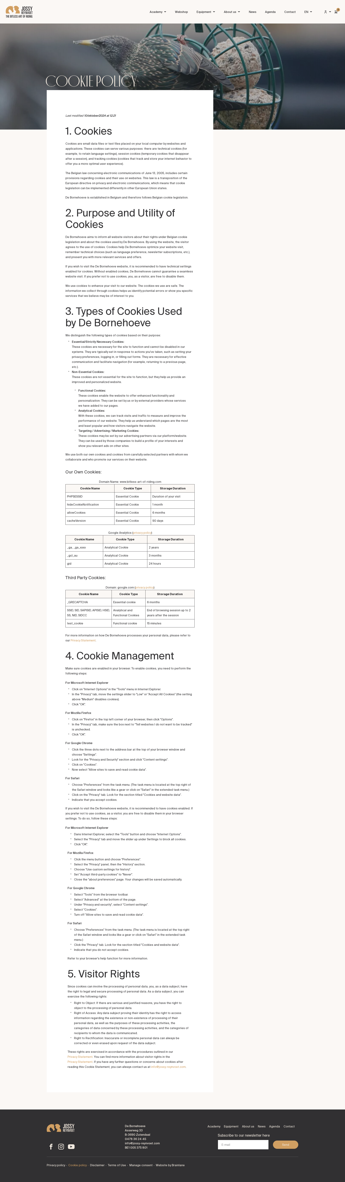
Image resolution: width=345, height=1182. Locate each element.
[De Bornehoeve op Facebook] (51, 1146)
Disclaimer (97, 1165)
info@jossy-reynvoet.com (168, 1066)
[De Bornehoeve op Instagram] (61, 1146)
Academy (156, 11)
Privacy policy (56, 1165)
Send (285, 1144)
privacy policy (142, 532)
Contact (290, 11)
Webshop (181, 11)
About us (230, 11)
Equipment (204, 11)
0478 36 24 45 (135, 1139)
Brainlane (178, 1165)
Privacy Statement (83, 640)
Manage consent (141, 1165)
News (252, 11)
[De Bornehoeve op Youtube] (71, 1146)
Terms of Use (117, 1165)
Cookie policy (77, 1165)
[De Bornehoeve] (19, 12)
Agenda (270, 11)
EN (306, 11)
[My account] (327, 12)
